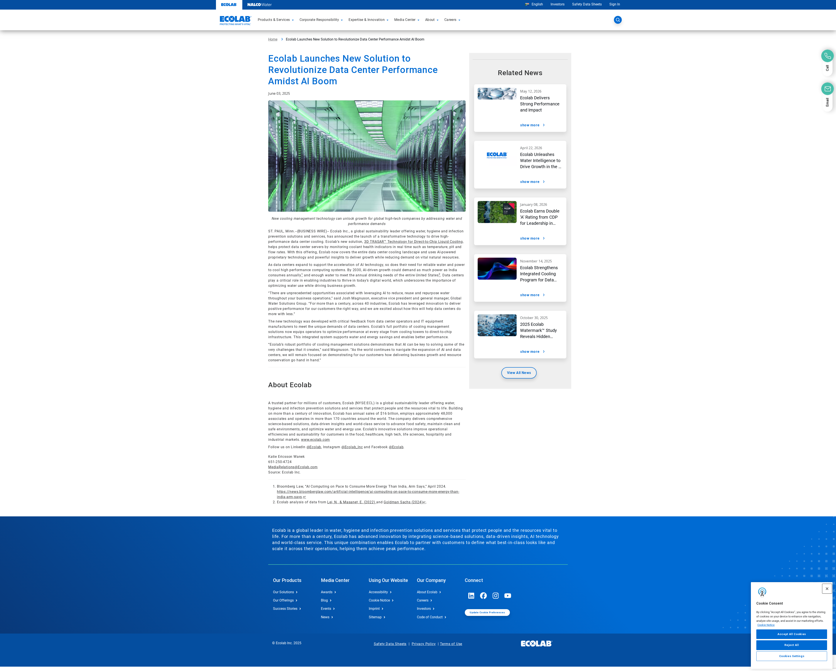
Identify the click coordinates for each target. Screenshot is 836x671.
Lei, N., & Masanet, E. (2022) (351, 502)
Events (326, 609)
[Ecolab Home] (235, 21)
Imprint (374, 609)
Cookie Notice (766, 625)
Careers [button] (450, 20)
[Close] (827, 588)
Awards (326, 592)
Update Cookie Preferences (487, 612)
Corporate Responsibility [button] (319, 20)
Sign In (614, 4)
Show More (530, 125)
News (325, 617)
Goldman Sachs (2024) (403, 502)
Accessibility (378, 592)
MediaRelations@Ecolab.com (293, 467)
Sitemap (375, 617)
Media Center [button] (405, 20)
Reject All (791, 645)
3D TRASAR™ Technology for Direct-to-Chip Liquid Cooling (413, 242)
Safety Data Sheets (587, 4)
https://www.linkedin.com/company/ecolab (471, 595)
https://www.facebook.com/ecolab (483, 595)
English (537, 4)
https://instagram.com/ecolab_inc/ (495, 595)
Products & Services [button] (274, 20)
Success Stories (285, 609)
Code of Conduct (430, 617)
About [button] (430, 20)
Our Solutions (283, 592)
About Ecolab (427, 592)
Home (272, 39)
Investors (558, 4)
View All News (519, 373)
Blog (324, 600)
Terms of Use (451, 644)
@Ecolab (314, 447)
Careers (422, 600)
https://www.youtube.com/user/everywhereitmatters (508, 595)
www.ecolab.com (315, 440)
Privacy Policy (424, 644)
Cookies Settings (791, 656)
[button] (293, 20)
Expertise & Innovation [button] (367, 20)
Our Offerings (283, 600)
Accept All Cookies (791, 634)
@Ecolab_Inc (352, 447)
